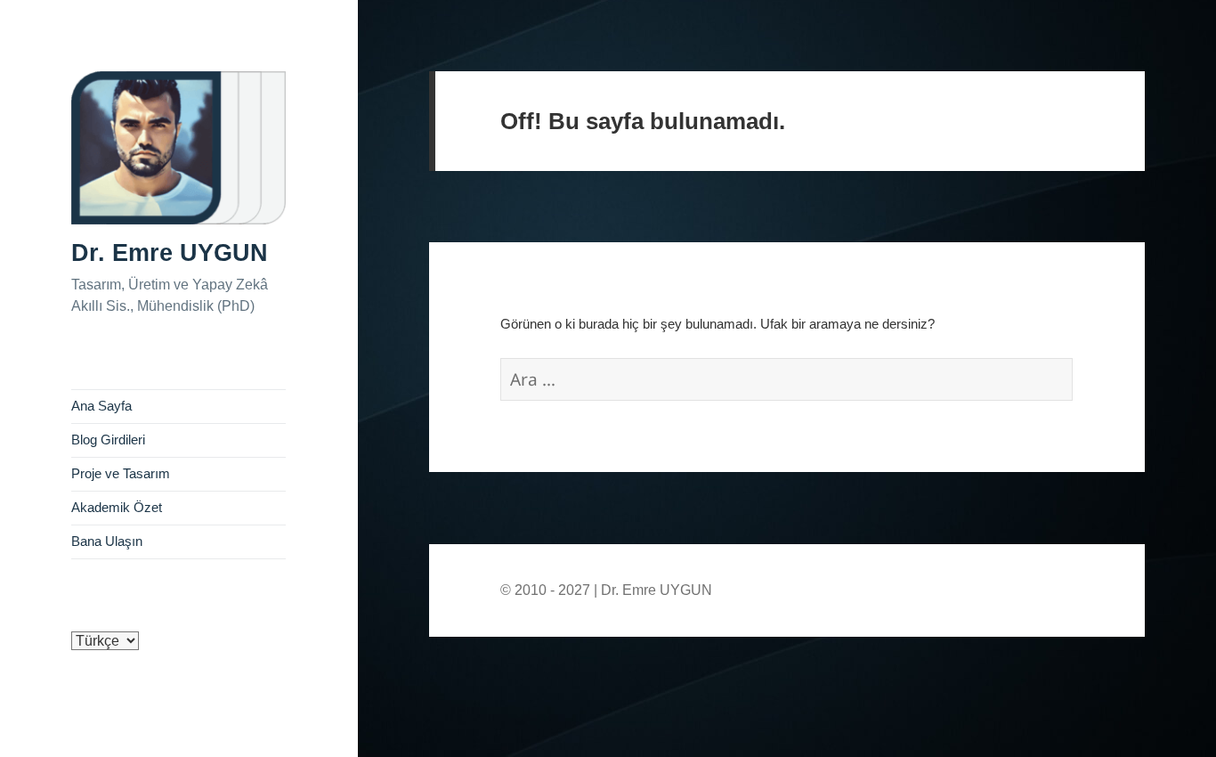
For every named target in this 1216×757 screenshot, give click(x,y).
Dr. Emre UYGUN (169, 253)
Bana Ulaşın (106, 541)
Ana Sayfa (101, 406)
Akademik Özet (116, 508)
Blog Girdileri (108, 440)
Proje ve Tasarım (120, 474)
